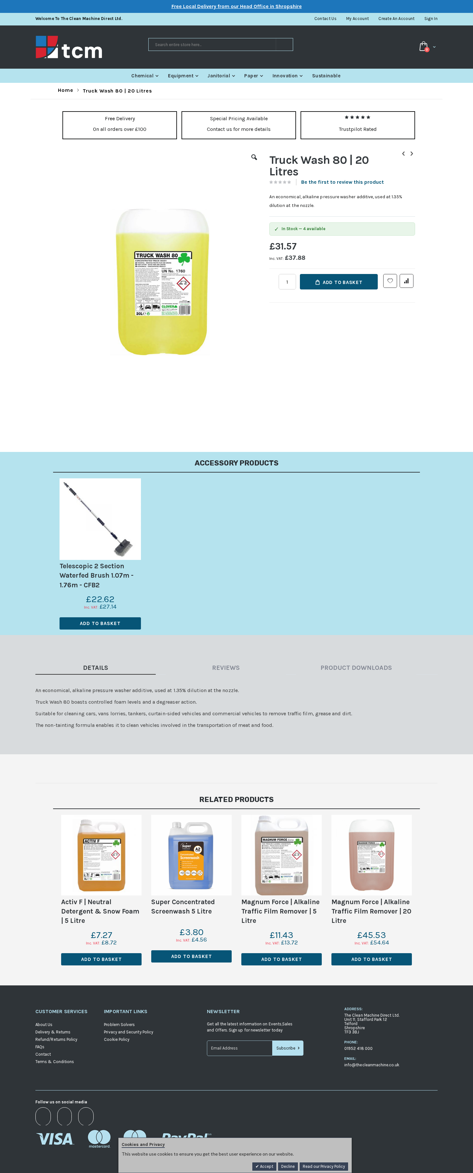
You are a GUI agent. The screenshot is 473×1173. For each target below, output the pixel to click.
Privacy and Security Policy (128, 1032)
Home (65, 90)
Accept (266, 1166)
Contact (43, 1054)
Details (95, 667)
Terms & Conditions (54, 1061)
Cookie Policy (116, 1039)
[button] (254, 162)
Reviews (226, 667)
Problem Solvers (119, 1024)
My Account (357, 18)
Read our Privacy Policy (324, 1166)
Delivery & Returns (52, 1032)
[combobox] (220, 44)
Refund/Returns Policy (56, 1039)
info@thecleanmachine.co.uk (371, 1064)
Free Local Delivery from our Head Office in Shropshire (237, 6)
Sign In (431, 18)
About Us (44, 1024)
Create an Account (396, 18)
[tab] (100, 669)
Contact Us (325, 18)
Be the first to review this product (342, 182)
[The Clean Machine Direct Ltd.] (91, 47)
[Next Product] (411, 153)
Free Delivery (120, 118)
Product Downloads (356, 667)
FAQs (39, 1046)
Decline (288, 1166)
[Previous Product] (403, 153)
